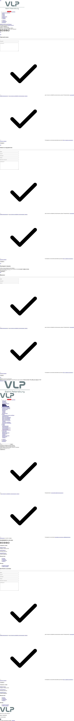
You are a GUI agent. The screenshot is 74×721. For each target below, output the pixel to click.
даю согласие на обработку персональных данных (18, 214)
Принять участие (3, 380)
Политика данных (5, 565)
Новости (3, 561)
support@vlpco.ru (10, 25)
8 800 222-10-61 (3, 24)
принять (13, 720)
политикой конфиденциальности (57, 492)
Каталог (3, 558)
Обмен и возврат (5, 566)
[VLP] (15, 392)
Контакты (4, 559)
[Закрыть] (0, 32)
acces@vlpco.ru (8, 24)
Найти (12, 444)
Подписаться (2, 449)
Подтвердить (2, 271)
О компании (4, 560)
